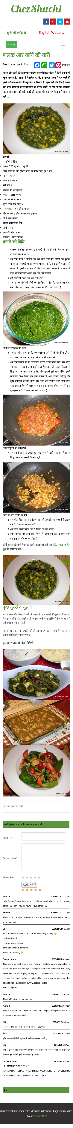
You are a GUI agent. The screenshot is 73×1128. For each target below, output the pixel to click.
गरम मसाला (8, 208)
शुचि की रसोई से (16, 32)
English (28, 64)
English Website (52, 32)
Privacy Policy (39, 1115)
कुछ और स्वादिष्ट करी (13, 806)
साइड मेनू (11, 44)
